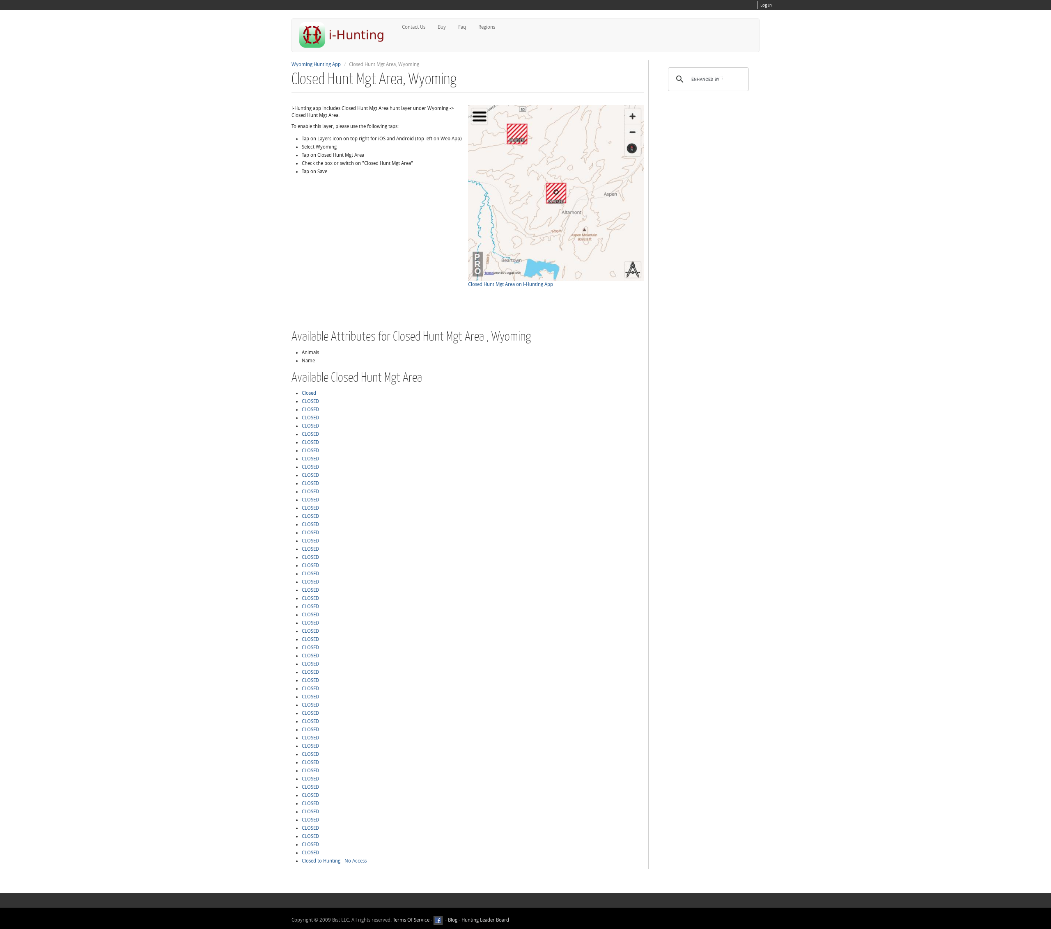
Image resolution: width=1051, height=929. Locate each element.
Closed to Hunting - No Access (334, 861)
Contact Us (413, 27)
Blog (452, 920)
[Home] (345, 34)
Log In (766, 5)
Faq (462, 27)
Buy (442, 27)
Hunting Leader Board (484, 920)
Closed (309, 393)
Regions (486, 27)
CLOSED (310, 401)
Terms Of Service (411, 920)
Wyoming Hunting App (316, 64)
